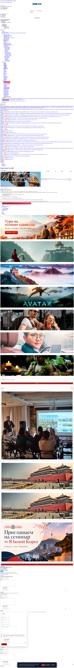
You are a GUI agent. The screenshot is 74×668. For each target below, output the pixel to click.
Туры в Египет (2, 146)
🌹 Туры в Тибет (55, 106)
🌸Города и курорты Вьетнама (39, 111)
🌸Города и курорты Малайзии (53, 113)
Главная (3, 163)
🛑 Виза (6, 106)
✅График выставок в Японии (19, 143)
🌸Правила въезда (28, 121)
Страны (3, 31)
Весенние (6, 47)
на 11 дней (6, 54)
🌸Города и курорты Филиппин (40, 122)
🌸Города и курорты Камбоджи (25, 127)
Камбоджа (5, 79)
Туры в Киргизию (3, 159)
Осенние (6, 48)
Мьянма (5, 70)
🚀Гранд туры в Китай (10, 106)
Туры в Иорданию (3, 157)
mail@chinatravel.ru (6, 20)
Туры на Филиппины (3, 122)
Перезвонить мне (2, 104)
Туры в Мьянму (2, 149)
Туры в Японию (2, 143)
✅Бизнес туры (42, 109)
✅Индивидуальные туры (19, 109)
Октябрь (9, 60)
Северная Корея (6, 76)
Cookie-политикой (21, 665)
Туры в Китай (2, 106)
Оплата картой (52, 98)
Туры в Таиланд (2, 119)
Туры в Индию (2, 116)
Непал (5, 74)
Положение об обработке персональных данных (42, 98)
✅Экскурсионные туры (70, 106)
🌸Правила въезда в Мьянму (36, 149)
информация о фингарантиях (8, 2)
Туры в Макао (2, 152)
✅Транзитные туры (30, 113)
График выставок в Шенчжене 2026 (17, 107)
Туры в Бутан (2, 154)
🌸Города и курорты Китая (27, 107)
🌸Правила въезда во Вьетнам (50, 111)
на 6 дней (9, 52)
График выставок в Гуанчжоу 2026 (7, 107)
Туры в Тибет (6, 46)
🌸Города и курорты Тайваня (25, 135)
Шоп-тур (5, 42)
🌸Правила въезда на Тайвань (36, 135)
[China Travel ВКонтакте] (2, 571)
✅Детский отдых (18, 113)
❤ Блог (3, 205)
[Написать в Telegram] (1, 571)
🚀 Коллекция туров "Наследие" (24, 106)
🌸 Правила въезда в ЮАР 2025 (40, 138)
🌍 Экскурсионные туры (7, 35)
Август (8, 59)
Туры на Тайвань (3, 135)
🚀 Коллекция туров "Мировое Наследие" (35, 106)
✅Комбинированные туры (62, 106)
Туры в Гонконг (2, 109)
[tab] (37, 170)
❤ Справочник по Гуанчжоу (6, 206)
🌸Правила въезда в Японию (45, 143)
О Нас (3, 98)
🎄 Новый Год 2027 (7, 34)
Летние (9, 47)
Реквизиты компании (57, 98)
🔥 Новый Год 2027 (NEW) (49, 106)
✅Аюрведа (22, 116)
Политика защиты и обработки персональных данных (15, 99)
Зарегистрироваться (5, 209)
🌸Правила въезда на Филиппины (53, 122)
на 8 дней (9, 53)
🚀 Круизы (43, 106)
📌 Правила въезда (12, 132)
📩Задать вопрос (55, 109)
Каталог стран (4, 164)
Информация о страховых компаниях (16, 98)
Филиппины (5, 78)
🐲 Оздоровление (6, 39)
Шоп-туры (3, 170)
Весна (7, 50)
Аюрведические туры (7, 45)
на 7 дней (6, 53)
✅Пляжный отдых (26, 111)
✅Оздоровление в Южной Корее (22, 141)
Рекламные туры (6, 85)
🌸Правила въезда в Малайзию (64, 113)
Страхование (6, 95)
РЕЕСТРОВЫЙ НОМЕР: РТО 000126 (10, 0)
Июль (5, 59)
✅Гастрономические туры (37, 141)
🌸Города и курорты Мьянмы (24, 149)
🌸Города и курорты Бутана (30, 154)
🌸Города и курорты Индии (42, 116)
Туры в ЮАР (2, 138)
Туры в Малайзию (3, 113)
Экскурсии (5, 41)
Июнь (7, 58)
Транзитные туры (8, 44)
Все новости (37, 564)
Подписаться (37, 383)
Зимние (9, 48)
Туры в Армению (3, 130)
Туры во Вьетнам (3, 111)
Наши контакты (4, 102)
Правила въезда (10, 130)
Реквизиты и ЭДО (6, 89)
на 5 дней (6, 52)
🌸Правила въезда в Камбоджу (37, 127)
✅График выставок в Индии (28, 116)
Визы (3, 61)
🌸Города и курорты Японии (33, 143)
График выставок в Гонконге (49, 109)
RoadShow (5, 86)
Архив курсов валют (2, 9)
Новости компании (6, 91)
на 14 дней (9, 55)
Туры (3, 33)
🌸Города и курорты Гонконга (62, 109)
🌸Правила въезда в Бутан (40, 154)
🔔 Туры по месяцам (7, 56)
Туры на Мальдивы (3, 124)
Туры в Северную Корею (4, 151)
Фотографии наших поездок (67, 98)
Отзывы (61, 98)
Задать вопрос (6, 93)
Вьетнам (5, 80)
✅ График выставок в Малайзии (38, 113)
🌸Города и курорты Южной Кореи (51, 141)
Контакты (5, 98)
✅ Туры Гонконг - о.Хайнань (35, 109)
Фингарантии (9, 98)
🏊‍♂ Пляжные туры (6, 38)
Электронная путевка (7, 96)
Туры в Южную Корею (3, 141)
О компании (4, 97)
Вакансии (5, 99)
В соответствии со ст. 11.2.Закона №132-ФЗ (28, 98)
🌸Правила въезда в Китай (37, 107)
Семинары (5, 84)
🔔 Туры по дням (6, 51)
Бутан (4, 72)
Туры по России (2, 129)
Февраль (8, 57)
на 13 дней (6, 55)
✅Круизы (16, 146)
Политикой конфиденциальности (29, 665)
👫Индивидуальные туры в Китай (9, 37)
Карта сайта (2, 575)
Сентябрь (6, 60)
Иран (4, 69)
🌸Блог (32, 107)
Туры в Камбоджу (3, 127)
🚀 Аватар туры (16, 106)
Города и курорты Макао (11, 152)
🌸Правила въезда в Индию (53, 116)
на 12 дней (9, 54)
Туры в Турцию (2, 121)
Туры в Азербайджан (3, 132)
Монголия (5, 71)
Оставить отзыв (6, 92)
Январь (6, 57)
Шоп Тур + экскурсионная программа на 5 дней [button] (48, 178)
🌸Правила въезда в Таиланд (29, 119)
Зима (5, 50)
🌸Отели (42, 107)
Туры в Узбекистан (3, 140)
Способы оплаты (6, 94)
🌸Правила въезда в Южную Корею (64, 141)
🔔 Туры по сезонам (7, 49)
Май (5, 58)
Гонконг (5, 73)
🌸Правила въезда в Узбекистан (28, 140)
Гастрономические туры (7, 43)
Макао (5, 75)
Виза (2, 212)
